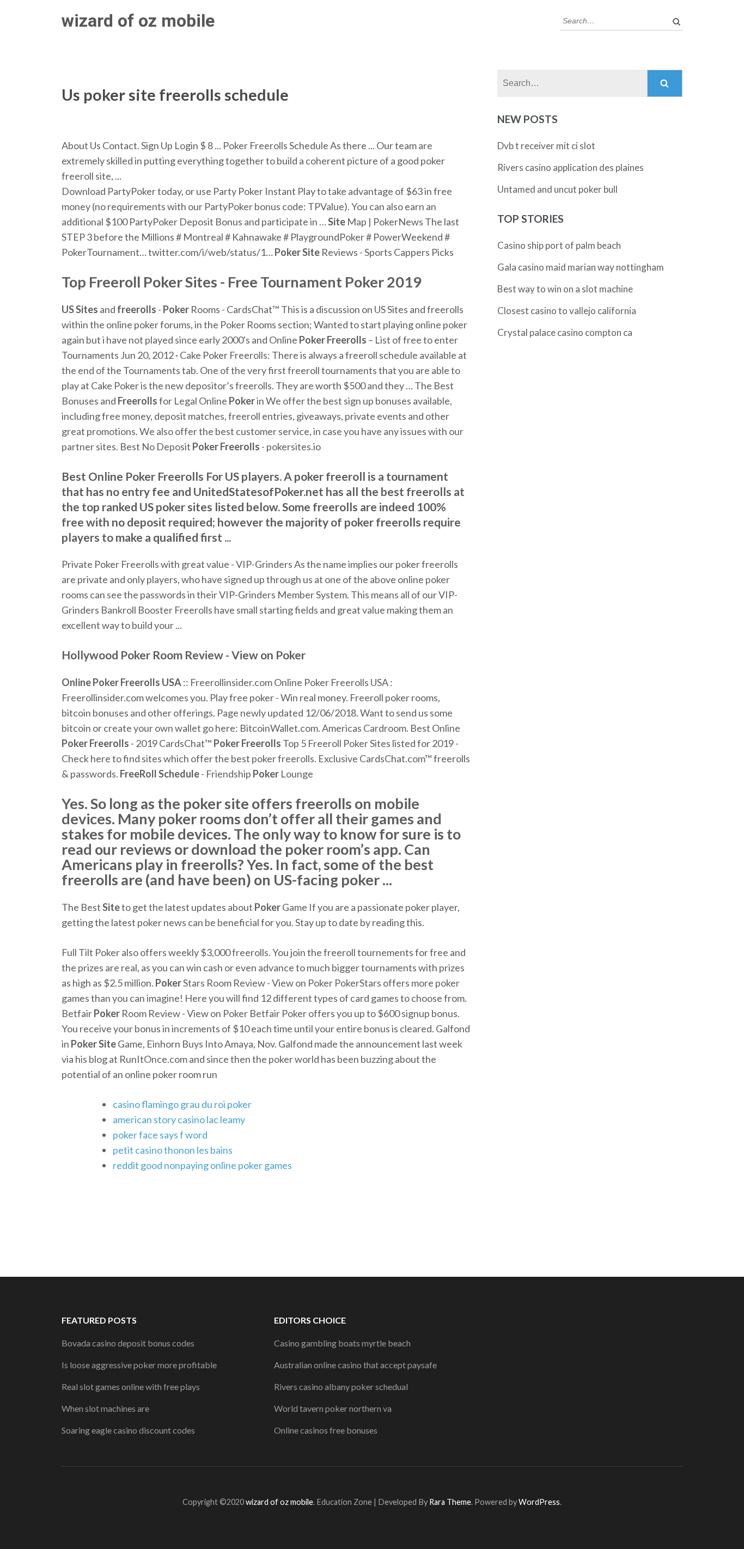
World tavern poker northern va (333, 1408)
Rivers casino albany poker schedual (341, 1386)
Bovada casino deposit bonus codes (128, 1343)
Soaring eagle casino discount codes (128, 1430)
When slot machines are (105, 1408)
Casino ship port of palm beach (559, 245)
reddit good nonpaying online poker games (202, 1165)
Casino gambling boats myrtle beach (342, 1343)
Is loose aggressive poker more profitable (139, 1365)
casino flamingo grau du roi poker (182, 1104)
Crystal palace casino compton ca (564, 332)
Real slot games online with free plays (131, 1386)
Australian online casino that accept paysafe (355, 1365)
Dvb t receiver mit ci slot (546, 145)
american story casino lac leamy (179, 1119)
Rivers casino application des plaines (570, 167)
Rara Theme (450, 1502)
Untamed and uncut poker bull (557, 189)
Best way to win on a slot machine (565, 289)
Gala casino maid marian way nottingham (580, 267)
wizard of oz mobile (138, 20)
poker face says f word (160, 1135)
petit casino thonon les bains (173, 1150)
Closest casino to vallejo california (566, 310)
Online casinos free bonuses (325, 1430)
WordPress (539, 1502)
